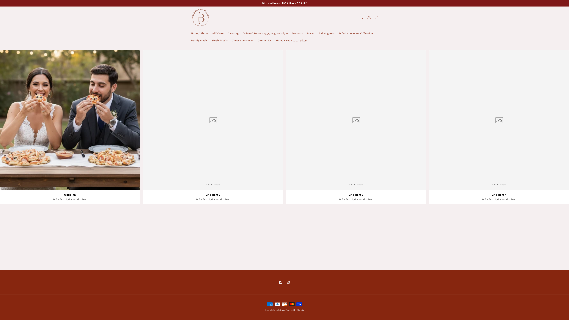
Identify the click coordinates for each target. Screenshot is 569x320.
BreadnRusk (279, 310)
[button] (361, 17)
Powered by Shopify (295, 310)
